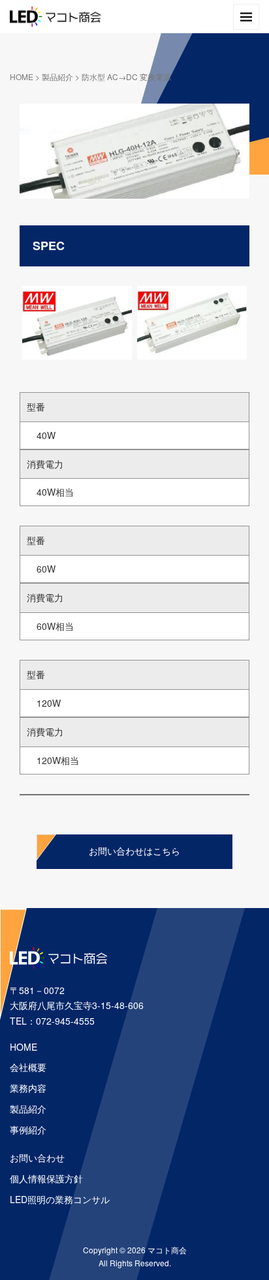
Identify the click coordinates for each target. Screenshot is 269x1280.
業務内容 (28, 1087)
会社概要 (28, 1067)
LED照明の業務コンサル (60, 1199)
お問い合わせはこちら (134, 852)
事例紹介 (28, 1129)
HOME (21, 76)
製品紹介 (57, 76)
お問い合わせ (37, 1157)
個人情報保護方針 (46, 1178)
